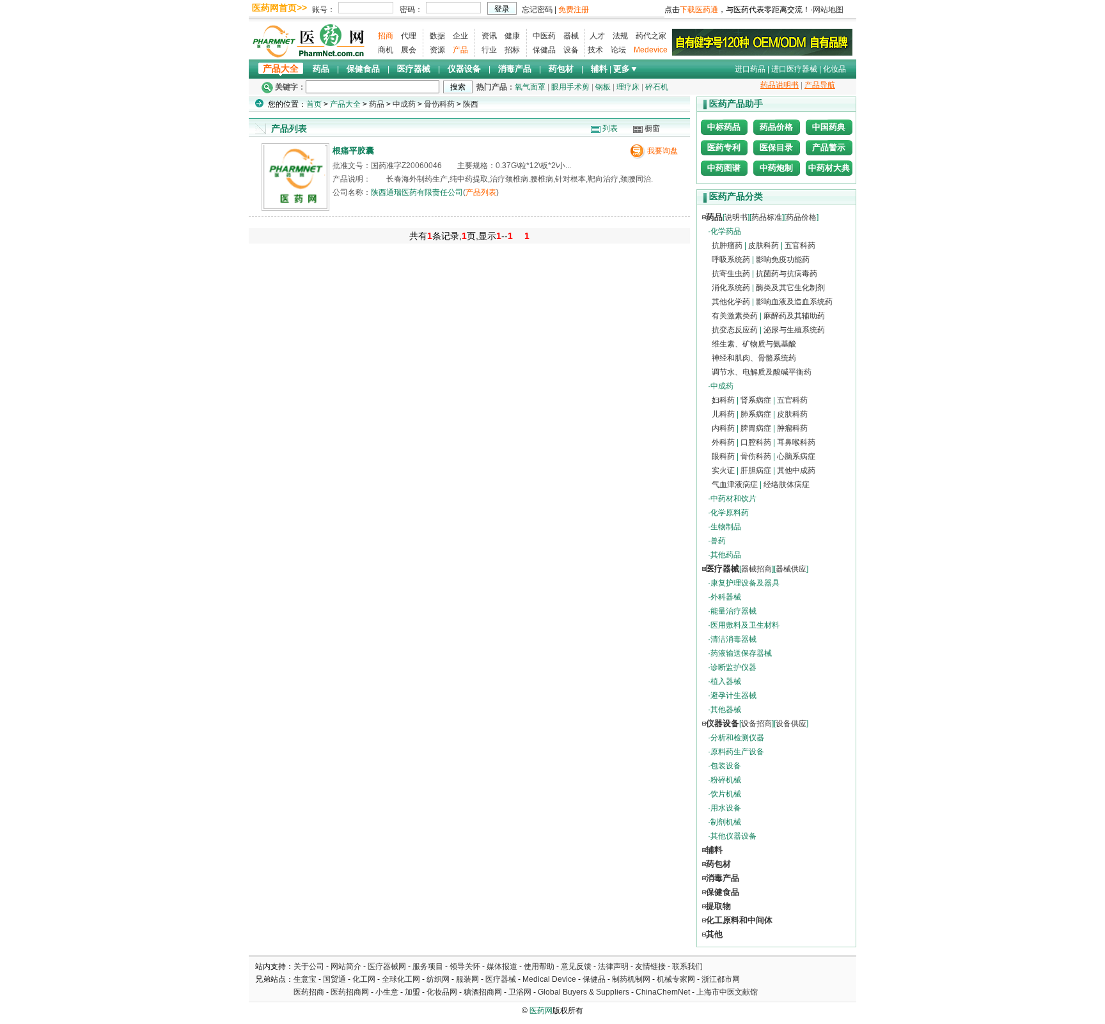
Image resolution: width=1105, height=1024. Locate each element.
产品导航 (819, 85)
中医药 (544, 35)
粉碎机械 (725, 779)
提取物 (718, 906)
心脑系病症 (796, 456)
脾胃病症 (756, 428)
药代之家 (651, 35)
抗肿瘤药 (727, 245)
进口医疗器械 (794, 69)
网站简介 (346, 966)
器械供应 (791, 568)
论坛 (618, 49)
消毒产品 (514, 69)
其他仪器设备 (733, 836)
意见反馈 (576, 966)
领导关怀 (465, 966)
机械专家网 (676, 979)
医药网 (540, 1010)
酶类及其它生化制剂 (790, 287)
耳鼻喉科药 (796, 442)
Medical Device (549, 979)
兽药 (718, 540)
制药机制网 (631, 979)
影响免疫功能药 (783, 259)
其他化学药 (731, 301)
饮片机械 (725, 793)
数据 (437, 35)
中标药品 (724, 127)
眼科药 (723, 456)
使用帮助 (539, 966)
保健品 (544, 49)
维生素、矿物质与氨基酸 (754, 343)
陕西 (470, 104)
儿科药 (723, 414)
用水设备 (725, 807)
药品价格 (776, 127)
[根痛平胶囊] (295, 206)
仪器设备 (464, 69)
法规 (620, 35)
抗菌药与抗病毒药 (786, 273)
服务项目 (427, 966)
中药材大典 (829, 168)
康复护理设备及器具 (745, 582)
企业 (460, 35)
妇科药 (723, 400)
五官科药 (800, 245)
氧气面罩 (530, 86)
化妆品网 (442, 992)
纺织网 (438, 979)
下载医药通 (699, 9)
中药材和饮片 (733, 498)
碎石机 (656, 86)
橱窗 (652, 128)
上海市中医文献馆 (727, 992)
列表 (610, 128)
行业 (489, 49)
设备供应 (791, 723)
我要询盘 (662, 150)
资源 (437, 49)
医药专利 (724, 147)
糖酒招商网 (483, 992)
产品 (460, 49)
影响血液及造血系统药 (794, 301)
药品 (321, 69)
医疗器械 (413, 69)
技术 (595, 49)
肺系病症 (756, 414)
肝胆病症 (756, 470)
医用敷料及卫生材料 (745, 625)
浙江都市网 (720, 979)
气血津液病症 (735, 484)
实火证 (723, 470)
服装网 (467, 979)
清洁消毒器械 (733, 639)
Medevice (651, 49)
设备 (571, 49)
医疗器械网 (387, 966)
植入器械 (725, 681)
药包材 (561, 69)
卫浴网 (520, 992)
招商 (385, 35)
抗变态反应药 (735, 329)
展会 (408, 49)
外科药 (723, 442)
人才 (597, 35)
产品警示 (828, 147)
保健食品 (363, 69)
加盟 (413, 992)
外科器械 (725, 597)
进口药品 (750, 69)
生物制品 (725, 526)
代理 (408, 35)
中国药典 (828, 127)
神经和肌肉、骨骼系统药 (754, 357)
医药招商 (309, 992)
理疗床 (627, 86)
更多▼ (625, 69)
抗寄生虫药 (731, 273)
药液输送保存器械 (741, 653)
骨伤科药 (439, 104)
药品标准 (766, 217)
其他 (714, 934)
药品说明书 (779, 85)
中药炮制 (776, 168)
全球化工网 (401, 979)
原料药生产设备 (737, 751)
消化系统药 (731, 287)
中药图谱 (724, 168)
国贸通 (334, 979)
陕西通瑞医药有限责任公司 (417, 192)
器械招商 (756, 568)
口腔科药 (756, 442)
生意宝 (305, 979)
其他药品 (725, 554)
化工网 (363, 979)
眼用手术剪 (570, 86)
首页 (314, 104)
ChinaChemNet (663, 992)
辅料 (599, 69)
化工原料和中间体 (739, 920)
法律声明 (613, 966)
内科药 (723, 428)
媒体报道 (502, 966)
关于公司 (309, 966)
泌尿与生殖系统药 (794, 329)
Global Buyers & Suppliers (583, 992)
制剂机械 (725, 822)
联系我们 (687, 966)
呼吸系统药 (731, 259)
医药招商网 (350, 992)
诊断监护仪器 (733, 667)
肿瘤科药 (792, 428)
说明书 (736, 217)
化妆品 (834, 69)
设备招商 (756, 723)
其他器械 (725, 709)
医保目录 (776, 147)
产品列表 (481, 192)
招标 (512, 49)
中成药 (404, 104)
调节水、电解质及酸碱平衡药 (761, 372)
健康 (512, 35)
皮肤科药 (763, 245)
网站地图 (828, 9)
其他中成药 (796, 470)
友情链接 (650, 966)
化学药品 (725, 231)
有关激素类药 (735, 315)
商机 (385, 49)
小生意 (386, 992)
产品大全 (281, 69)
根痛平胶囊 (353, 150)
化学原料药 (729, 512)
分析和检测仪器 (737, 737)
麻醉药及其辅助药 (794, 315)
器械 (571, 35)
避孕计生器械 (733, 695)
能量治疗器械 (733, 611)
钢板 (603, 86)
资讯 (489, 35)
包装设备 (725, 765)
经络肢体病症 (787, 484)
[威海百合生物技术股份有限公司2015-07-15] (762, 41)
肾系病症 (756, 400)
